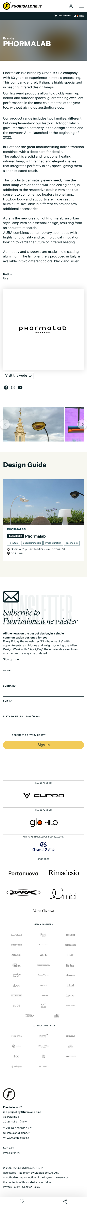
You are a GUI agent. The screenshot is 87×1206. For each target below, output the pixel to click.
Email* (7, 701)
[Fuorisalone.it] (22, 6)
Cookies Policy (31, 1187)
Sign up (43, 745)
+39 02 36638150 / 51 (19, 1128)
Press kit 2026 (11, 1153)
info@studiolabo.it (18, 1133)
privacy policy (36, 735)
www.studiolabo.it (18, 1138)
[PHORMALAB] (33, 424)
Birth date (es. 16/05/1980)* (22, 717)
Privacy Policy (11, 1187)
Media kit (8, 1148)
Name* (7, 671)
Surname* (10, 686)
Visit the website (18, 375)
